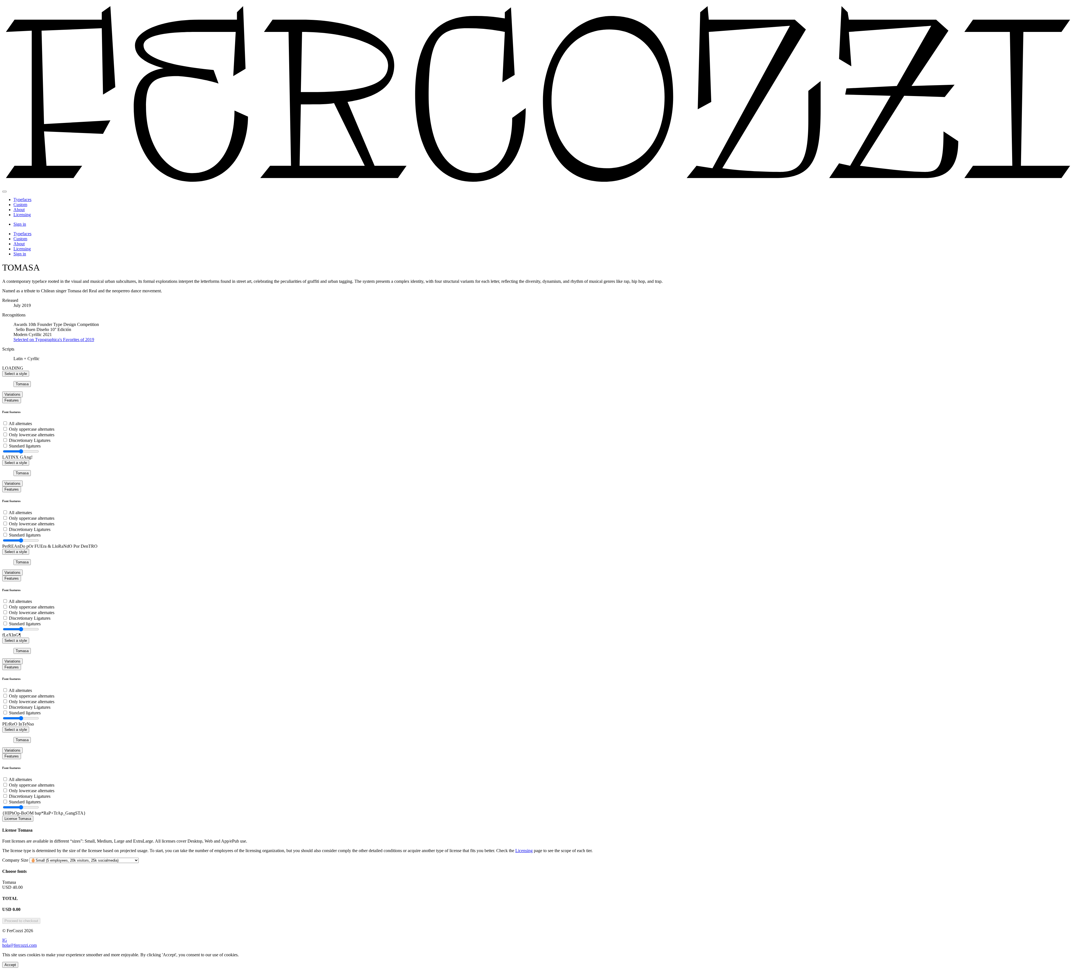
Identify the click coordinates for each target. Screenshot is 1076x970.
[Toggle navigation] (4, 191)
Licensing (22, 214)
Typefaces (22, 199)
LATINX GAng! (17, 457)
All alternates (20, 423)
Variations (12, 394)
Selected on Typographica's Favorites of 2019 (53, 339)
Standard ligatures (25, 446)
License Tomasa (17, 819)
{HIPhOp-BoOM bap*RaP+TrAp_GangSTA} (44, 813)
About (19, 209)
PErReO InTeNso (18, 724)
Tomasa (22, 384)
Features (11, 400)
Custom (20, 204)
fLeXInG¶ (11, 635)
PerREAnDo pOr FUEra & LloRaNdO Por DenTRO (50, 546)
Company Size (15, 860)
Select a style (15, 374)
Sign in (19, 224)
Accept (10, 965)
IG (4, 940)
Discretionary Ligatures (29, 440)
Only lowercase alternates (31, 434)
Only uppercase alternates (31, 429)
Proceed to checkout (21, 921)
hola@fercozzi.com (19, 945)
